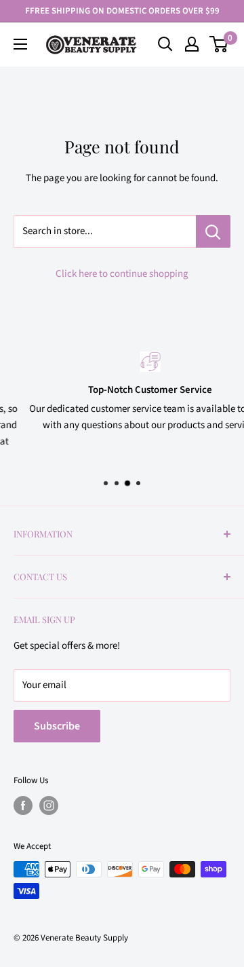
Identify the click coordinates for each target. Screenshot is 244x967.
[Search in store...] (213, 231)
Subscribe (57, 726)
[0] (219, 44)
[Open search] (165, 44)
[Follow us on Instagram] (48, 805)
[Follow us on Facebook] (23, 805)
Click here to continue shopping (122, 274)
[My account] (192, 44)
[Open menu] (20, 44)
